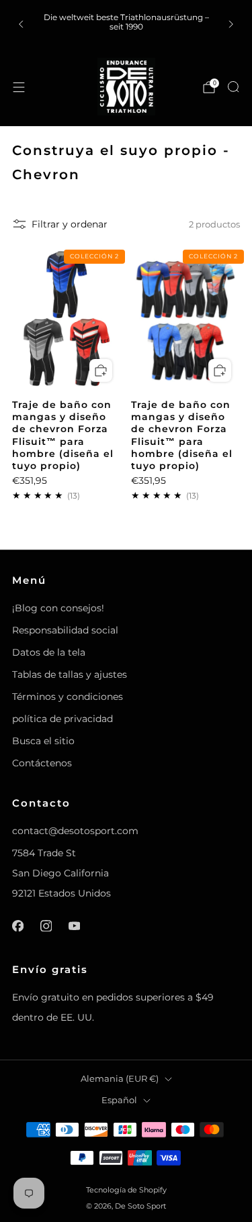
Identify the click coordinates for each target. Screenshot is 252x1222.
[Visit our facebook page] (17, 925)
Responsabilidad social (65, 630)
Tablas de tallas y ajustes (69, 674)
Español (119, 1100)
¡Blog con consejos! (58, 608)
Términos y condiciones (67, 697)
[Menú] (19, 87)
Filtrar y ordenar (70, 224)
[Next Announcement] (231, 24)
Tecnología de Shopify (126, 1189)
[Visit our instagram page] (46, 925)
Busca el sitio (43, 741)
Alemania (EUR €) (120, 1079)
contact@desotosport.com (75, 831)
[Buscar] (233, 86)
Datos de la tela (48, 652)
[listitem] (126, 24)
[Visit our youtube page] (74, 925)
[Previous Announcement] (21, 24)
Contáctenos (42, 763)
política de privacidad (62, 719)
